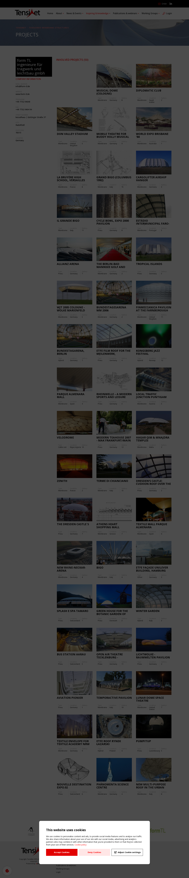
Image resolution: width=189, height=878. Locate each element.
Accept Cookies (61, 852)
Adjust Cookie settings (129, 852)
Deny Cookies (94, 852)
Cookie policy (80, 844)
